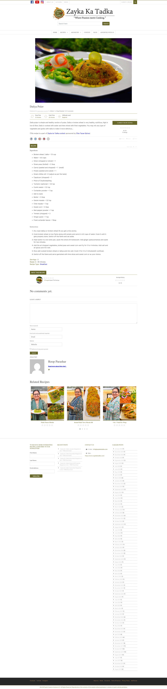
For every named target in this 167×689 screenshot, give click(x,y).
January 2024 (118, 512)
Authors (59, 2)
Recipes (63, 32)
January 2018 (118, 640)
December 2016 (119, 663)
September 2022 (119, 559)
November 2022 (119, 553)
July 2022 (117, 565)
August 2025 (118, 463)
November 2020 (119, 620)
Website (32, 341)
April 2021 (117, 605)
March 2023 (118, 541)
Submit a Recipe (126, 2)
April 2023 (117, 538)
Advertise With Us (107, 32)
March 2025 (118, 478)
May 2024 (117, 501)
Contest (87, 32)
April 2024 (117, 504)
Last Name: (33, 460)
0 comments (70, 111)
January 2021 (118, 614)
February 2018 (119, 637)
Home (55, 32)
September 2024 (119, 489)
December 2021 (119, 585)
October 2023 (118, 521)
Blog (95, 32)
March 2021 (118, 608)
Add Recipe (75, 32)
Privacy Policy (126, 680)
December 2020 (119, 617)
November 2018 (119, 631)
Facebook (32, 680)
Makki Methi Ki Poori (119, 422)
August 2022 (118, 562)
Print (135, 138)
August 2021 (118, 596)
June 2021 (118, 602)
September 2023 (119, 524)
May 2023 (117, 536)
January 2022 (118, 582)
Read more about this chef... (57, 366)
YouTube (39, 680)
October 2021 (118, 591)
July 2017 (117, 657)
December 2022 (119, 550)
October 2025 (118, 457)
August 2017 (118, 654)
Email (122, 138)
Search (106, 24)
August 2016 (118, 669)
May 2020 (117, 625)
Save (129, 138)
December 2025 (119, 451)
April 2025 (117, 475)
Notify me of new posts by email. (40, 349)
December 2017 (119, 643)
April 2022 (117, 573)
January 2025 (118, 480)
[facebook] (32, 2)
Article (52, 111)
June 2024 (118, 498)
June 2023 (118, 533)
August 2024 (118, 492)
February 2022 (119, 579)
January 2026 (118, 449)
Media (66, 2)
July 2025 (117, 466)
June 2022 (118, 567)
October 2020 (118, 623)
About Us (50, 2)
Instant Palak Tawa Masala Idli (47, 422)
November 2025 (119, 454)
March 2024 (118, 507)
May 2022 (117, 570)
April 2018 (117, 634)
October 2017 (118, 649)
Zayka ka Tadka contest (56, 133)
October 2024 (118, 486)
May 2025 (117, 472)
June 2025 (118, 469)
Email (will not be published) (39, 333)
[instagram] (42, 2)
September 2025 (119, 460)
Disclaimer (107, 680)
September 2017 (119, 652)
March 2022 (118, 576)
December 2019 (119, 628)
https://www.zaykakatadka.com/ (94, 456)
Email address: (34, 468)
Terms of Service (116, 680)
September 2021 (119, 594)
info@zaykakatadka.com (100, 449)
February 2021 (119, 611)
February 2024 (119, 509)
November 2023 (119, 518)
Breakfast (43, 264)
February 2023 (119, 544)
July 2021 (117, 599)
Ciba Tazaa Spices (83, 133)
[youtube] (37, 2)
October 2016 (118, 666)
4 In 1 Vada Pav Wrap (83, 422)
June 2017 (118, 660)
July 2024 (117, 495)
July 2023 (117, 530)
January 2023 (118, 547)
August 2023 (118, 527)
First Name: (33, 453)
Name (34, 325)
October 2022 (118, 556)
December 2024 (119, 483)
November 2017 (119, 646)
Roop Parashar (60, 111)
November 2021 (119, 588)
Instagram (45, 680)
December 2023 (119, 515)
